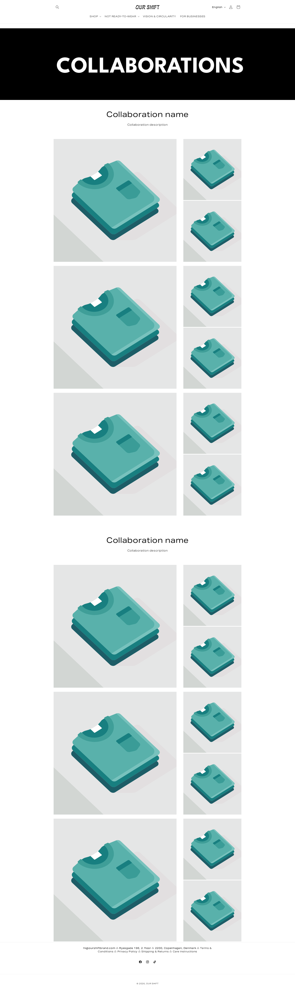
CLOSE (148, 520)
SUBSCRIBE (148, 509)
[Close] (195, 462)
